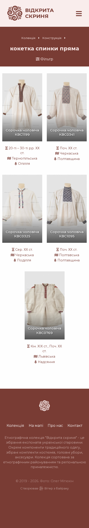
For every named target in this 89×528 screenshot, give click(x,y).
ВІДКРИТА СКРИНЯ (39, 13)
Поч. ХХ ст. (68, 148)
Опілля (24, 164)
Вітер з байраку (56, 488)
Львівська (46, 356)
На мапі (36, 425)
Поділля (24, 260)
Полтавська (69, 255)
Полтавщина (69, 159)
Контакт (75, 425)
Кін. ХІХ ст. (39, 346)
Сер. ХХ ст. (24, 250)
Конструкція (51, 38)
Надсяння (46, 362)
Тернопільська (24, 158)
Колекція (28, 38)
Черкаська (69, 153)
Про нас (55, 425)
